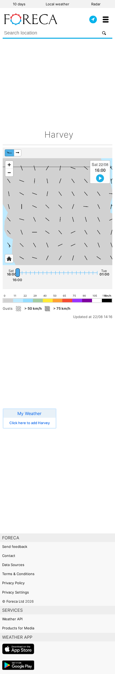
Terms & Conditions (18, 574)
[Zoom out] (9, 172)
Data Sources (13, 565)
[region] (57, 211)
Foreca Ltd (15, 601)
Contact (8, 555)
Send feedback (14, 546)
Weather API (12, 619)
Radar (96, 4)
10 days (19, 4)
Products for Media (18, 628)
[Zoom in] (9, 165)
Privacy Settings (15, 592)
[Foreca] (30, 24)
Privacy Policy (13, 583)
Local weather (57, 4)
